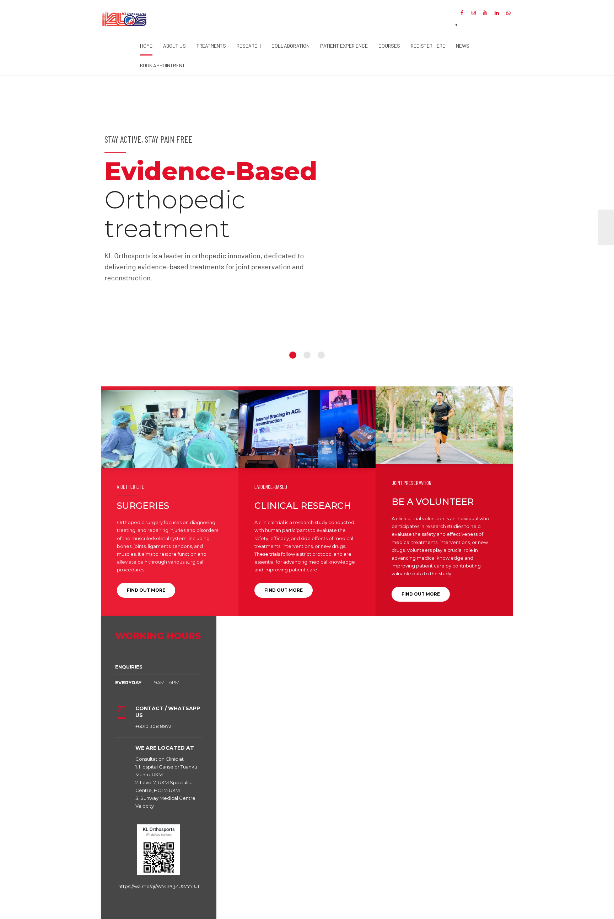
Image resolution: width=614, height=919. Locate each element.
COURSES (389, 46)
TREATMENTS (211, 46)
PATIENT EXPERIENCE (344, 46)
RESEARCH (249, 46)
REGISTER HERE (428, 46)
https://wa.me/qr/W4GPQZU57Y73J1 (158, 886)
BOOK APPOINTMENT (162, 65)
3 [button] (321, 355)
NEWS (462, 46)
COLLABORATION (290, 46)
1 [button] (292, 355)
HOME (146, 46)
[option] (307, 227)
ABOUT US (174, 46)
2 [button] (307, 355)
